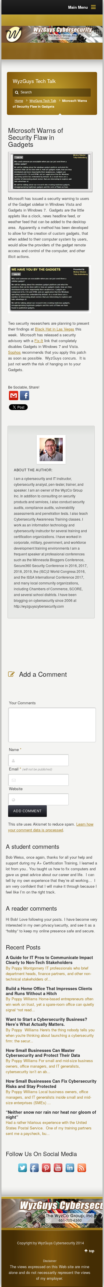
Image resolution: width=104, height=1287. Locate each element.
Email (30, 769)
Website (16, 788)
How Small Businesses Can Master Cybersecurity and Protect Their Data (43, 1052)
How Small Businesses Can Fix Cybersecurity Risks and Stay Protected (51, 1083)
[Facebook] (24, 395)
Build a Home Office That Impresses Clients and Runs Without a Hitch (49, 990)
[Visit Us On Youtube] (58, 1171)
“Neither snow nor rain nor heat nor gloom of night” (51, 1114)
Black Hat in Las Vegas (54, 329)
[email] (13, 395)
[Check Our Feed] (82, 1171)
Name (15, 749)
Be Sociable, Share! (23, 387)
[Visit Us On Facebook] (34, 1171)
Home (19, 100)
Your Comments (22, 702)
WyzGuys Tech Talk (42, 100)
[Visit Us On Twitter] (22, 1171)
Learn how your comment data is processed (50, 827)
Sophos (14, 352)
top (91, 1250)
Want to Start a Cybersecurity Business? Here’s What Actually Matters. (46, 1021)
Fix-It (38, 340)
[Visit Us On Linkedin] (70, 1171)
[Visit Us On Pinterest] (46, 1171)
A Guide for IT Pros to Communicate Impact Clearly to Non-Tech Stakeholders (49, 959)
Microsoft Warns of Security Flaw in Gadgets (35, 137)
